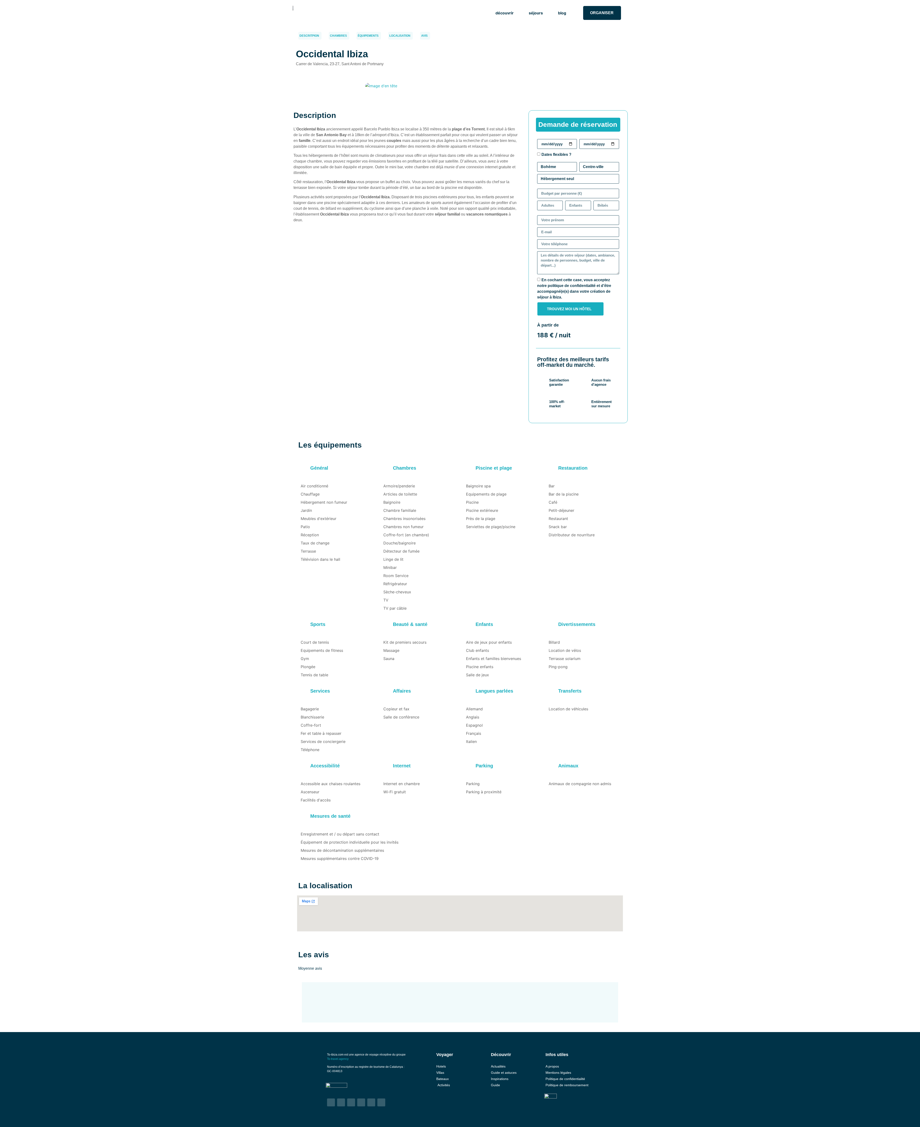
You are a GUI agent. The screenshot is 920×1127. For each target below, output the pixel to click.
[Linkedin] (381, 1102)
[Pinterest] (371, 1102)
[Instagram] (341, 1102)
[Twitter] (351, 1102)
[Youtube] (361, 1102)
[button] (507, 13)
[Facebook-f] (331, 1102)
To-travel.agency (338, 1059)
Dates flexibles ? (556, 154)
